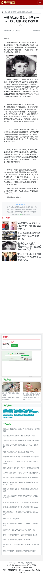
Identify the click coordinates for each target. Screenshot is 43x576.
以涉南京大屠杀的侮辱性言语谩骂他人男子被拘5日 (21, 457)
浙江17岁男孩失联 (8, 409)
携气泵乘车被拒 (19, 409)
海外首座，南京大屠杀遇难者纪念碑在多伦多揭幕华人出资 (20, 497)
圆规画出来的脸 (34, 412)
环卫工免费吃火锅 (8, 417)
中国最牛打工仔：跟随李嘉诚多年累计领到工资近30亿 (29, 256)
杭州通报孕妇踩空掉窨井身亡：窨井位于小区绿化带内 (20, 524)
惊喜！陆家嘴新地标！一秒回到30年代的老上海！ (21, 535)
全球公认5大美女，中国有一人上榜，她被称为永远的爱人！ (29, 246)
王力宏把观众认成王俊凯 (21, 412)
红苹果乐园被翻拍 (8, 415)
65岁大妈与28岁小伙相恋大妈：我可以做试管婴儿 (29, 225)
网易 (12, 342)
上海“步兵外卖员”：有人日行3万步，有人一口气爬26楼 (21, 462)
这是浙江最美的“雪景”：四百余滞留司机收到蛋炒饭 (21, 502)
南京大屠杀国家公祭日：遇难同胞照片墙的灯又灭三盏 (20, 490)
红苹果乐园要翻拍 (8, 412)
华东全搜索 (7, 12)
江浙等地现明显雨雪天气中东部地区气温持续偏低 (20, 507)
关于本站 (12, 563)
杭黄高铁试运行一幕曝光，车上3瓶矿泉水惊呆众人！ (20, 513)
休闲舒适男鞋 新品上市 (13, 75)
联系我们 (21, 563)
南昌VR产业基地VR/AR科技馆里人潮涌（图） (19, 530)
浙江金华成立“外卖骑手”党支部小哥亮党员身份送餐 (21, 468)
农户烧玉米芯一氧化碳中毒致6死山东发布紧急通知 (21, 440)
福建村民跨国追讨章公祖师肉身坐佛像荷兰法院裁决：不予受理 (20, 483)
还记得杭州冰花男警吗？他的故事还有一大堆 (19, 436)
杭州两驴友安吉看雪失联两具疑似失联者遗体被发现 (20, 446)
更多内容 (14, 345)
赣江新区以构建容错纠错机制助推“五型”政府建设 (20, 478)
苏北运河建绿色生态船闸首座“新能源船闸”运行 (19, 551)
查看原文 (21, 204)
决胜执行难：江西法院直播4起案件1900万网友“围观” (21, 545)
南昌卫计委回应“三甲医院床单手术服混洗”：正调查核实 (21, 430)
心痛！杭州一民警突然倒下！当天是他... (17, 540)
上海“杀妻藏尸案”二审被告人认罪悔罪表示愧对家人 (21, 473)
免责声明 (19, 214)
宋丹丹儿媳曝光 (19, 415)
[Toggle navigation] (40, 3)
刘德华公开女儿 (29, 415)
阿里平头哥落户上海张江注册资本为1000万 (18, 452)
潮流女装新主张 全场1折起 (30, 75)
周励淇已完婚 (28, 409)
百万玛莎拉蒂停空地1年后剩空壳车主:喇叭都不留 (28, 236)
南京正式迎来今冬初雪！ (12, 519)
